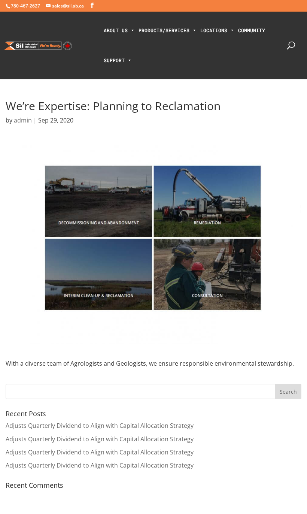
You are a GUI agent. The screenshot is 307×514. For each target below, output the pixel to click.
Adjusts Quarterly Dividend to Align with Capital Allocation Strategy (100, 425)
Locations (213, 30)
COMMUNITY (251, 30)
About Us (116, 30)
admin (23, 120)
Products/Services (164, 30)
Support (114, 60)
